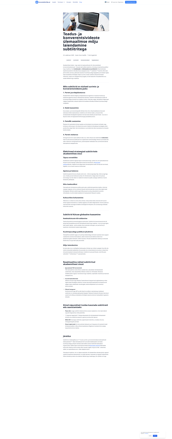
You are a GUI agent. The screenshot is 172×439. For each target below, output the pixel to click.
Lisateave (146, 433)
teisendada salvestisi (95, 345)
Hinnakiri (69, 2)
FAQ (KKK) (75, 2)
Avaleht (54, 2)
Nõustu (155, 435)
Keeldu (150, 435)
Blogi (80, 2)
